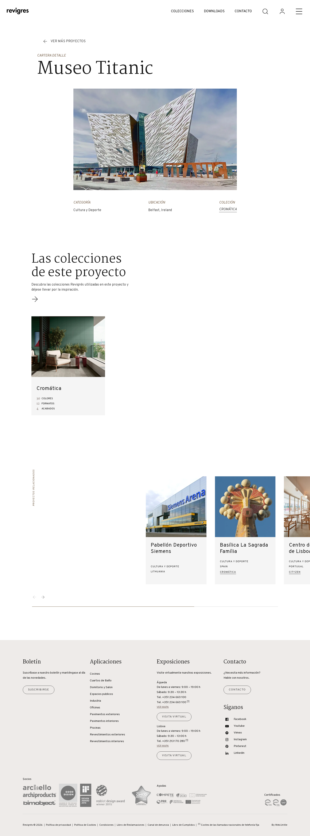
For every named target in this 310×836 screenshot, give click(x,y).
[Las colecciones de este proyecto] (34, 302)
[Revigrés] (18, 11)
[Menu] (299, 11)
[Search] (265, 11)
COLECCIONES (182, 11)
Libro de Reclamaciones (130, 825)
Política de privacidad (58, 825)
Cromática (228, 209)
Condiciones (106, 825)
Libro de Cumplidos (183, 825)
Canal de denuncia (158, 825)
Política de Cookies (85, 825)
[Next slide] (43, 597)
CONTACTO (243, 11)
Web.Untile (281, 825)
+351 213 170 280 (175, 741)
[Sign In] (282, 11)
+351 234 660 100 (175, 702)
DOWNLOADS (214, 11)
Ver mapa (163, 707)
